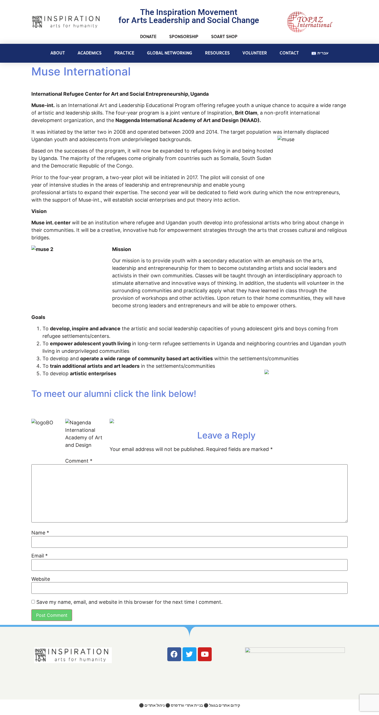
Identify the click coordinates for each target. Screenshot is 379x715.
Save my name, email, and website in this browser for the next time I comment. (129, 602)
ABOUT (57, 53)
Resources (217, 53)
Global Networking (169, 53)
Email (39, 555)
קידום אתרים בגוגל (224, 705)
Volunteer (254, 53)
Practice (124, 53)
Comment (78, 460)
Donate (148, 37)
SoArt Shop (224, 37)
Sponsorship (183, 37)
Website (40, 579)
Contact (289, 53)
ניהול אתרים (155, 705)
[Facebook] (174, 654)
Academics (90, 53)
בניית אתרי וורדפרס (187, 705)
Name (40, 532)
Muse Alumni (61, 409)
